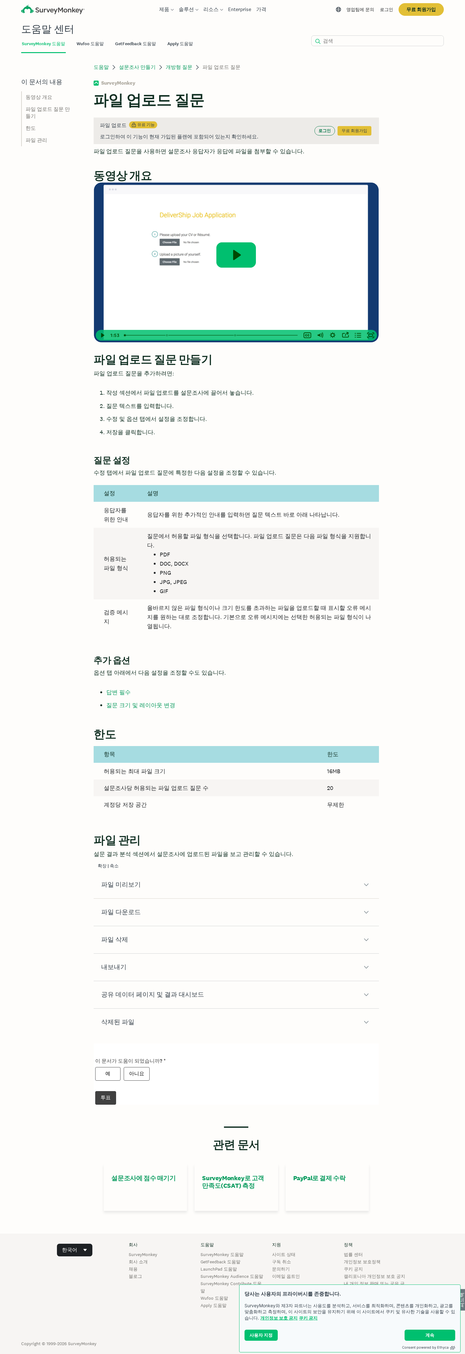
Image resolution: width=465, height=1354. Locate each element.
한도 (31, 128)
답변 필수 (118, 692)
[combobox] (74, 1250)
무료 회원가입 (421, 9)
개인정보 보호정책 (362, 1262)
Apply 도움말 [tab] (180, 44)
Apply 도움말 (213, 1305)
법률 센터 (353, 1254)
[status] (236, 131)
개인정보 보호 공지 (279, 1318)
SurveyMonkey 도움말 (222, 1254)
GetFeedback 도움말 (220, 1262)
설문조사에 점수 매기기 (143, 1178)
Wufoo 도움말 (214, 1298)
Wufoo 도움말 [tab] (90, 44)
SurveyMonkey (143, 1254)
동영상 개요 (39, 97)
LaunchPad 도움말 (219, 1269)
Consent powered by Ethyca (425, 1347)
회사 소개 (138, 1262)
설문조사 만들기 (137, 67)
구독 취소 (281, 1262)
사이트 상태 (283, 1254)
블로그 (135, 1276)
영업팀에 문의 (360, 9)
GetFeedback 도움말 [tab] (135, 44)
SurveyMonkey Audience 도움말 (232, 1276)
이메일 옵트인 (286, 1276)
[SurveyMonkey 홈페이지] (52, 10)
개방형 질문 (179, 67)
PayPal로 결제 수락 (319, 1178)
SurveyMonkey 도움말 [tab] (43, 44)
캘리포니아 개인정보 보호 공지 (374, 1276)
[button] (236, 884)
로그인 (386, 9)
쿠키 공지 (308, 1318)
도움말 (101, 67)
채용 (133, 1269)
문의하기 (281, 1269)
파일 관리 (36, 140)
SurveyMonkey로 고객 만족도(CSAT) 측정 (233, 1182)
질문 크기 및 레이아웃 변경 (140, 705)
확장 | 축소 (108, 866)
